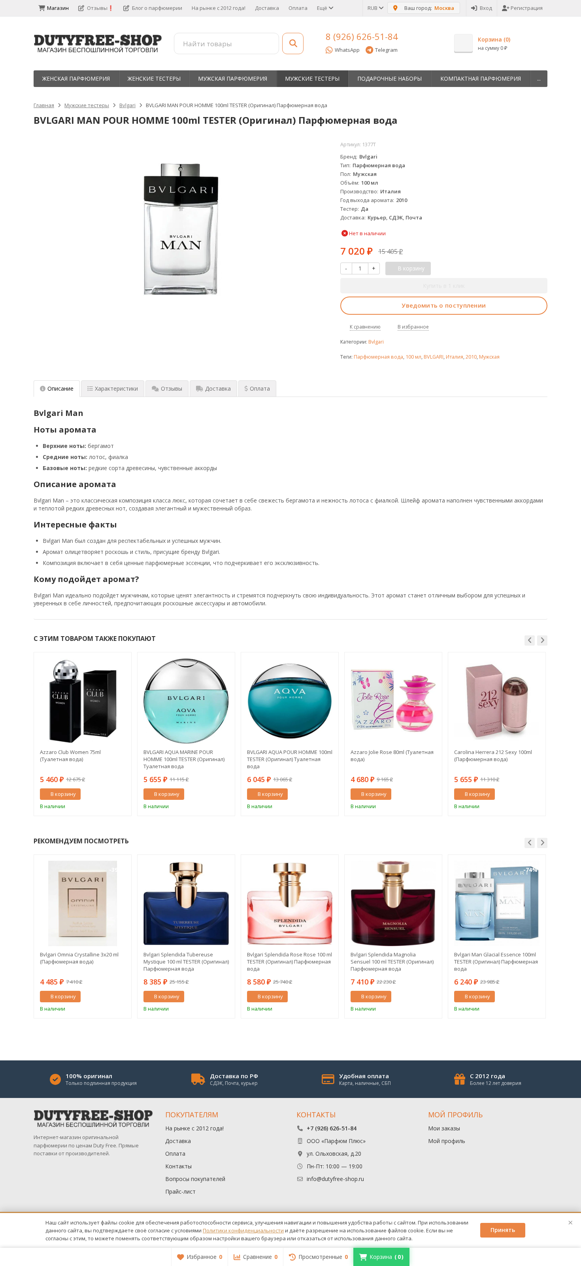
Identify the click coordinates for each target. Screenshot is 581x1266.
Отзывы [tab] (171, 388)
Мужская (489, 356)
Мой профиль (446, 1141)
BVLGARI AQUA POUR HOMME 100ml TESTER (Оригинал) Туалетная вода (289, 759)
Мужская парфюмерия (232, 78)
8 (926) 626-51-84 (362, 36)
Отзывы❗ (100, 7)
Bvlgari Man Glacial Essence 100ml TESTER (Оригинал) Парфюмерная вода (496, 961)
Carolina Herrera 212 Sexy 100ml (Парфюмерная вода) (493, 755)
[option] (82, 734)
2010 (471, 356)
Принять (502, 1230)
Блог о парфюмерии (157, 7)
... (539, 78)
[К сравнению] (110, 794)
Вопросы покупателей (195, 1179)
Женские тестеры (154, 78)
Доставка (267, 7)
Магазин (58, 7)
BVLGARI (433, 356)
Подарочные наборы (389, 78)
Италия (454, 356)
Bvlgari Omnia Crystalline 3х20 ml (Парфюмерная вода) (79, 958)
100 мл (413, 356)
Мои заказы (444, 1128)
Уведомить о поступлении (444, 305)
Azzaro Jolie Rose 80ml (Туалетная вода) (392, 755)
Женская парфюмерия (76, 78)
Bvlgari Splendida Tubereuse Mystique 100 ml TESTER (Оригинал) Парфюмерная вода (186, 961)
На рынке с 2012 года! (218, 7)
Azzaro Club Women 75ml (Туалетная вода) (70, 755)
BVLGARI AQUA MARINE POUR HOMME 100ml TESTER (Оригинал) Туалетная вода (183, 759)
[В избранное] (122, 794)
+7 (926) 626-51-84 (332, 1128)
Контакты (178, 1166)
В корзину (63, 793)
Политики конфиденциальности (243, 1230)
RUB (373, 7)
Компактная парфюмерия (480, 78)
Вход (486, 7)
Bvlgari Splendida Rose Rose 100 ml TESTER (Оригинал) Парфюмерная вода (289, 961)
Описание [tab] (60, 388)
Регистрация (527, 7)
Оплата (298, 7)
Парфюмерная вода (378, 356)
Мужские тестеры (312, 78)
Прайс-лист (180, 1191)
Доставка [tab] (218, 388)
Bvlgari (376, 341)
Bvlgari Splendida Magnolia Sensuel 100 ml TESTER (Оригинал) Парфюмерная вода (392, 961)
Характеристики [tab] (116, 388)
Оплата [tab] (260, 388)
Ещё (322, 7)
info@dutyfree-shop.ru (335, 1179)
